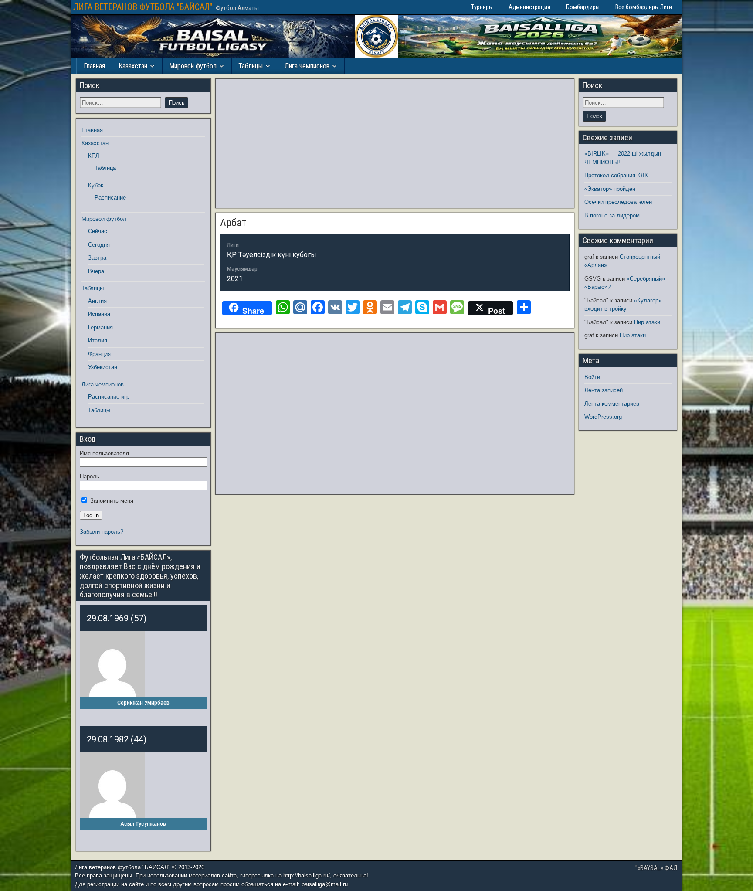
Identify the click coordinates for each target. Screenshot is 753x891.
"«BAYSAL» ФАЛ (656, 868)
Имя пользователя (104, 453)
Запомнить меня (110, 501)
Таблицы (250, 66)
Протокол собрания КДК (616, 175)
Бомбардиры (583, 6)
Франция (99, 354)
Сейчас (97, 231)
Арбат (233, 223)
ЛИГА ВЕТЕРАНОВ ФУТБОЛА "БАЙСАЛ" (142, 7)
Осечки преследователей (618, 202)
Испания (99, 314)
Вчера (96, 271)
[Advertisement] (394, 143)
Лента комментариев (611, 403)
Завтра (97, 257)
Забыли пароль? (101, 532)
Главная (94, 66)
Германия (100, 327)
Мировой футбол (193, 66)
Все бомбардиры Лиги (643, 6)
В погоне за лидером (612, 215)
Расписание (110, 197)
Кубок (95, 185)
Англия (97, 301)
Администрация (529, 6)
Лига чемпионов (307, 66)
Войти (592, 377)
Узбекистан (102, 367)
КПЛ (93, 155)
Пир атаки (647, 322)
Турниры (482, 6)
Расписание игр (108, 396)
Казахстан (133, 66)
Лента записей (603, 390)
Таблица (105, 168)
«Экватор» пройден (609, 189)
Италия (97, 340)
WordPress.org (603, 416)
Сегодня (99, 244)
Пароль (89, 476)
